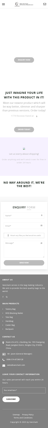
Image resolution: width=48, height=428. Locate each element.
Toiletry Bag (10, 309)
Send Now (24, 263)
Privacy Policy (28, 414)
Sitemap (16, 414)
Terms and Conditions (23, 417)
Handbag (9, 321)
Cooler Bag (10, 325)
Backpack (9, 329)
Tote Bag (9, 317)
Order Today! (24, 129)
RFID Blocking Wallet (14, 313)
